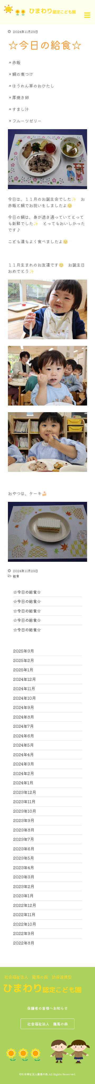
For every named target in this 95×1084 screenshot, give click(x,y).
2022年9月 (23, 933)
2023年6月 (23, 848)
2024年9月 (23, 707)
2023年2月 (23, 886)
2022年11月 (24, 914)
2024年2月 (23, 773)
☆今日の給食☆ (27, 592)
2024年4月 (23, 754)
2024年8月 (23, 717)
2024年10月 (24, 698)
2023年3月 (23, 877)
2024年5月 (23, 745)
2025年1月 (23, 669)
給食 (16, 576)
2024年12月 (24, 679)
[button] (80, 15)
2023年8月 (23, 830)
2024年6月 (23, 735)
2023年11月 (24, 801)
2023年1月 (23, 895)
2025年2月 (23, 660)
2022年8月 (23, 943)
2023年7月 (23, 839)
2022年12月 (24, 905)
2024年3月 (23, 764)
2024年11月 (24, 688)
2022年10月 (24, 924)
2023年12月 (24, 792)
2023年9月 (23, 820)
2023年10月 (24, 811)
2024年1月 (23, 782)
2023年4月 (23, 867)
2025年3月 (23, 651)
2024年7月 (23, 726)
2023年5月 (23, 858)
